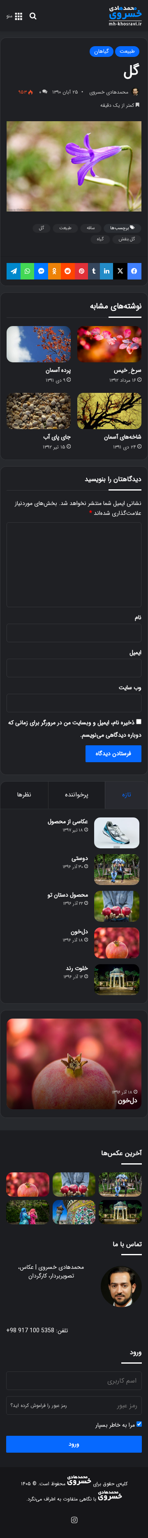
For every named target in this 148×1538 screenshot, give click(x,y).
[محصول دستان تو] (116, 906)
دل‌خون (79, 931)
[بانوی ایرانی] (27, 1212)
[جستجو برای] (33, 19)
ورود (74, 1444)
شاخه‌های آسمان (122, 436)
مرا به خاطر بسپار (115, 1425)
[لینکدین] (106, 271)
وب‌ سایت (130, 687)
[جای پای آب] (39, 411)
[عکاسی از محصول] (116, 832)
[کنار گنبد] (74, 1212)
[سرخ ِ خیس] (109, 344)
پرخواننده (76, 795)
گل (41, 228)
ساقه (91, 228)
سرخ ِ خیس (127, 370)
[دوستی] (116, 869)
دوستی (80, 858)
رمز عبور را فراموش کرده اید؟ (38, 1405)
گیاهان (101, 51)
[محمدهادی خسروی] (125, 16)
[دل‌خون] (116, 942)
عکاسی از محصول (68, 821)
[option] (74, 1064)
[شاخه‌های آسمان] (109, 411)
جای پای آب (57, 436)
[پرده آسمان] (39, 344)
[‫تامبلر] (93, 271)
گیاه (100, 239)
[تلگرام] (14, 271)
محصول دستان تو (68, 894)
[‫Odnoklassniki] (54, 271)
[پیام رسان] (41, 271)
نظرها (24, 795)
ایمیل (135, 652)
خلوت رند (77, 968)
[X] (120, 271)
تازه (126, 795)
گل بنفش (127, 239)
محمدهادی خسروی (108, 92)
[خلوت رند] (116, 979)
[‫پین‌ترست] (81, 271)
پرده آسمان (58, 370)
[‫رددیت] (68, 271)
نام (138, 617)
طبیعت (127, 51)
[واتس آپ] (27, 271)
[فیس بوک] (134, 271)
